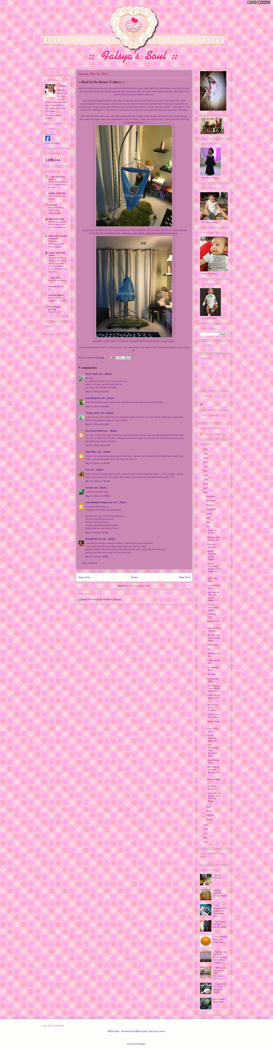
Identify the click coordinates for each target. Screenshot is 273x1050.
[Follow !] (252, 3)
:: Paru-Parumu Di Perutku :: (213, 716)
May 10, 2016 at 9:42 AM (97, 391)
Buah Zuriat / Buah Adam (219, 1000)
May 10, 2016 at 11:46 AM (97, 481)
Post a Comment (89, 562)
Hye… (51, 289)
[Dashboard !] (264, 3)
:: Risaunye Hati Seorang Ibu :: (213, 538)
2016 (206, 492)
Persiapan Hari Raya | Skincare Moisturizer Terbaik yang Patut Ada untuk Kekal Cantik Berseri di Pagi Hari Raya (58, 264)
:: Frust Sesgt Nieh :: (211, 729)
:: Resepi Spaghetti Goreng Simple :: (211, 555)
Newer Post (84, 577)
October (210, 504)
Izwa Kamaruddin (94, 430)
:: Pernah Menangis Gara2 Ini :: (212, 738)
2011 (206, 842)
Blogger (141, 1043)
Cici (87, 469)
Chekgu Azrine (92, 412)
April (209, 806)
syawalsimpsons (92, 398)
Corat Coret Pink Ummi (57, 254)
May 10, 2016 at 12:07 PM (97, 495)
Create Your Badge (52, 143)
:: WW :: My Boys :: (211, 579)
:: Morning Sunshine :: (212, 545)
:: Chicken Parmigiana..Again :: (212, 607)
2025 (206, 453)
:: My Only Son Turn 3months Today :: (213, 638)
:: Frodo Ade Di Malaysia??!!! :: (213, 698)
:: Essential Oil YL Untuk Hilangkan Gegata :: (219, 987)
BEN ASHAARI (56, 219)
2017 (206, 488)
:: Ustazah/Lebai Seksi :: (213, 586)
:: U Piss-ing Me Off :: (213, 661)
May (208, 526)
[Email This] (117, 357)
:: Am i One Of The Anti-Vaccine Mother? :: (212, 596)
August (209, 513)
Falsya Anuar (50, 134)
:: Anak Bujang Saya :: (212, 761)
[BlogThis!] (120, 357)
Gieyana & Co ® (56, 286)
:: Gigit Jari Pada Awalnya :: (213, 629)
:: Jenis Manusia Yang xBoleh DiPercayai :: (213, 688)
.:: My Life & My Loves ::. (57, 178)
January (210, 819)
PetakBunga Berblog (54, 308)
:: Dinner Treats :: (213, 723)
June (208, 522)
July (208, 517)
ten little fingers (56, 295)
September (211, 509)
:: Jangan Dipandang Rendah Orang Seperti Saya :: (213, 569)
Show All (65, 316)
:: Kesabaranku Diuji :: (212, 680)
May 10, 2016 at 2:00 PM (96, 556)
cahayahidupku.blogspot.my (98, 502)
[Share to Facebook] (126, 357)
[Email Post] (111, 357)
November (211, 500)
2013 (206, 833)
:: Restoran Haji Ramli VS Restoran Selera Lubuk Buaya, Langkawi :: (220, 957)
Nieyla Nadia (91, 373)
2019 (206, 479)
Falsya (91, 357)
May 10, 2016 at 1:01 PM (96, 532)
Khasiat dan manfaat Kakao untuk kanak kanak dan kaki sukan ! (58, 225)
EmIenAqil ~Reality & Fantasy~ (58, 237)
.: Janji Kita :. (55, 277)
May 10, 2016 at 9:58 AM (97, 424)
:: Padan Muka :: (213, 644)
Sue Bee (89, 487)
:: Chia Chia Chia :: (211, 615)
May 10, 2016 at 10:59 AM (97, 463)
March (209, 810)
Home (134, 577)
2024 (206, 457)
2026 (206, 449)
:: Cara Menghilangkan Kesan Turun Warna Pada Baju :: (220, 910)
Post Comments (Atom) (140, 585)
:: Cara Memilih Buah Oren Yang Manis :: (220, 939)
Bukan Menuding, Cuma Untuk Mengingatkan (56, 210)
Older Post (184, 577)
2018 (206, 483)
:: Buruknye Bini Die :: (213, 655)
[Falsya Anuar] (47, 139)
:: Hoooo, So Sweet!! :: (211, 531)
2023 (206, 462)
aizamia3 (53, 204)
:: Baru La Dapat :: (213, 780)
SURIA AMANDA (57, 193)
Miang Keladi (55, 311)
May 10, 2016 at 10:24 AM (97, 445)
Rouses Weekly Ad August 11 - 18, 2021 (58, 299)
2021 (206, 470)
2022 (206, 466)
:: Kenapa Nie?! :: (213, 622)
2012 (206, 837)
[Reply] (108, 373)
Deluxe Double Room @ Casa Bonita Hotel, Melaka (58, 184)
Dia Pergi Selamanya (57, 280)
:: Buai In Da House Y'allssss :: (211, 707)
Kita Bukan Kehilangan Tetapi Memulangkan (56, 244)
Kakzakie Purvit (93, 538)
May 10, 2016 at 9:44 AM (97, 406)
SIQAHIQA (91, 451)
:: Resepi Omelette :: (218, 876)
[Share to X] (123, 357)
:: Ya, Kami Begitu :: (211, 787)
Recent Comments (209, 434)
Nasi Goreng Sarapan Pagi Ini (58, 197)
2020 (206, 475)
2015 (206, 824)
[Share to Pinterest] (129, 357)
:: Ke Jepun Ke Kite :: (212, 668)
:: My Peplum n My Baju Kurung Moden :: (220, 925)
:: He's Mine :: (212, 674)
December (211, 496)
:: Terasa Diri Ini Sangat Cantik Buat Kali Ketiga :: (213, 797)
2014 (206, 829)
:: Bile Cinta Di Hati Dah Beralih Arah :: (212, 770)
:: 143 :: (209, 649)
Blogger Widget (221, 434)
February (210, 815)
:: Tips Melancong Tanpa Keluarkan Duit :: (212, 750)
